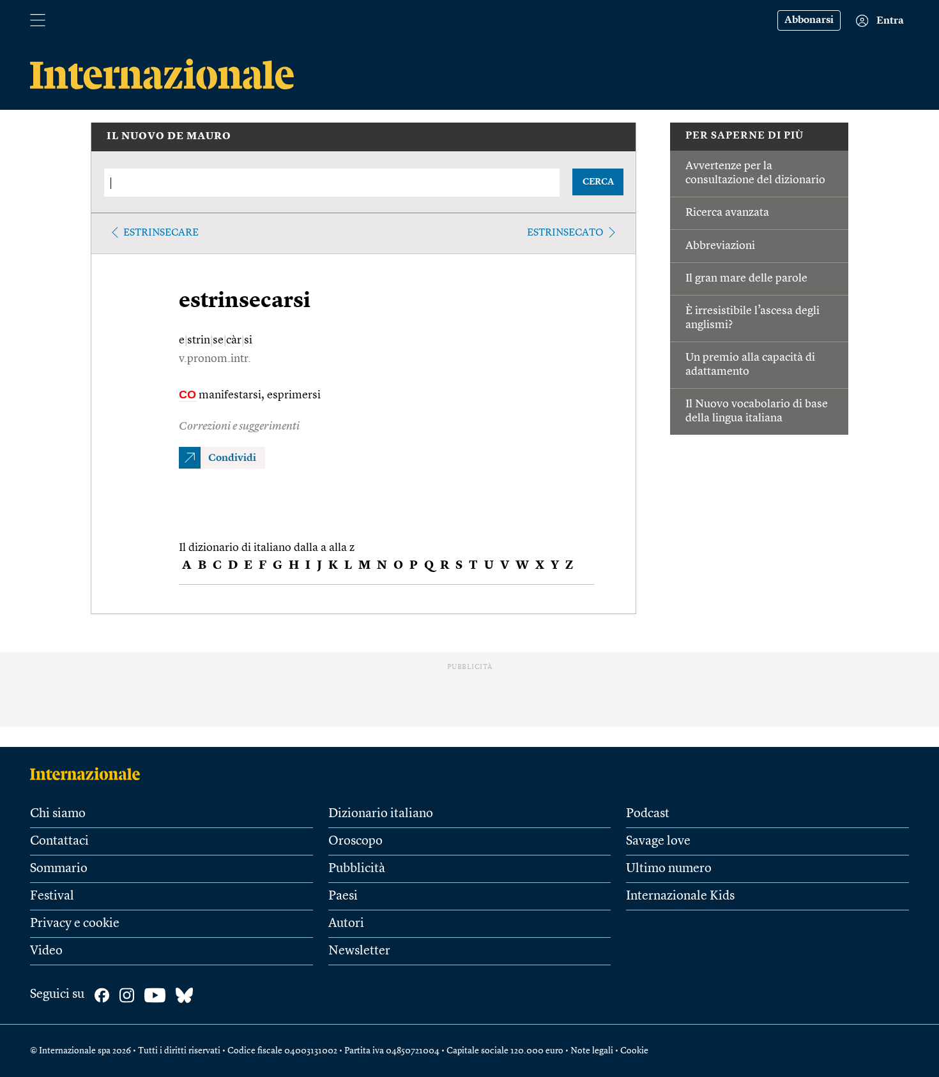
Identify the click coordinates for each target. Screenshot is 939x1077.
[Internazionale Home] (89, 773)
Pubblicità (356, 868)
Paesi (343, 896)
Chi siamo (58, 814)
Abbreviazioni (720, 246)
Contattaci (59, 841)
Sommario (59, 868)
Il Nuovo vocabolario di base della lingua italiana (756, 411)
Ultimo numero (669, 868)
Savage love (658, 841)
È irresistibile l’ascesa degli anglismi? (752, 318)
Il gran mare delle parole (746, 278)
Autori (346, 923)
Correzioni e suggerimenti (239, 426)
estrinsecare (161, 233)
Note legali (591, 1050)
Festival (52, 896)
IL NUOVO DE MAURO (169, 137)
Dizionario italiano (380, 814)
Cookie (634, 1050)
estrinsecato (565, 233)
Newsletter (359, 951)
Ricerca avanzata (727, 212)
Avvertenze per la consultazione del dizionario (755, 173)
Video (46, 951)
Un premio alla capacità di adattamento (750, 364)
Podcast (647, 814)
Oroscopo (355, 841)
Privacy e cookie (74, 923)
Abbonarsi (809, 20)
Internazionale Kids (680, 896)
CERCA (598, 181)
